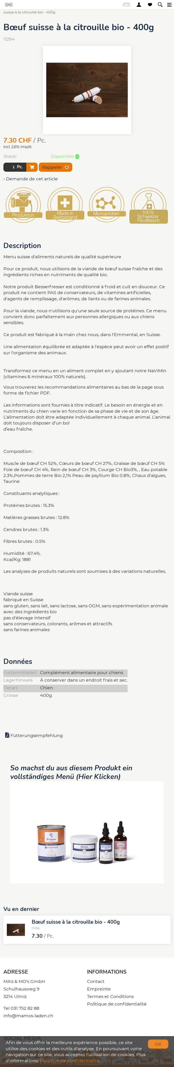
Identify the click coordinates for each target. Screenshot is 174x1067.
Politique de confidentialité (117, 1004)
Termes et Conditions (110, 996)
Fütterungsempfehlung (36, 735)
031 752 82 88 (25, 1008)
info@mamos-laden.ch (28, 1015)
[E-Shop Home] (8, 4)
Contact (95, 981)
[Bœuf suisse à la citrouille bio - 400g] (16, 930)
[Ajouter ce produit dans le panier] (32, 167)
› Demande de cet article (30, 178)
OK (158, 1044)
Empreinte (99, 989)
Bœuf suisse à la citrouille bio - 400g (76, 921)
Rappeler (52, 167)
